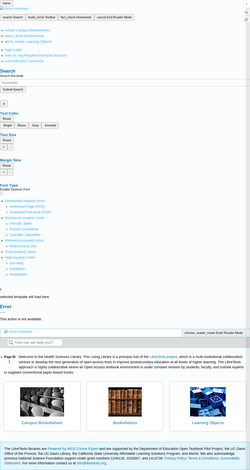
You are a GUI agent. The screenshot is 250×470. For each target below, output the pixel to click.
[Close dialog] (2, 312)
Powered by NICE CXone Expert (73, 449)
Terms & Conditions (203, 458)
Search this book (11, 75)
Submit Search (13, 89)
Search (11, 342)
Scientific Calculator (25, 235)
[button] (17, 269)
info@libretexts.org (91, 463)
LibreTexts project (163, 357)
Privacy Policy (175, 458)
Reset (7, 118)
